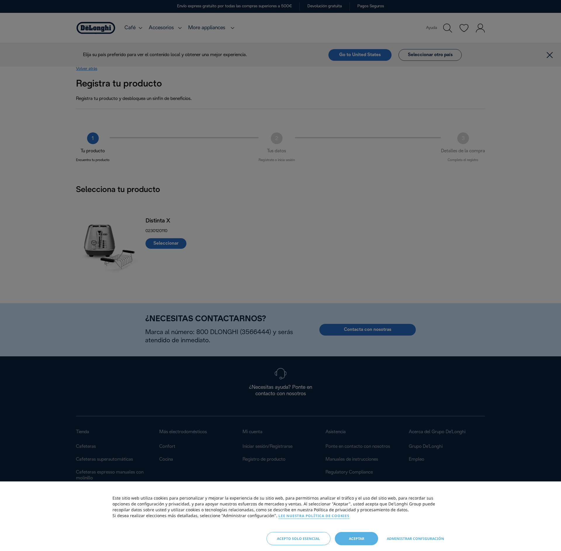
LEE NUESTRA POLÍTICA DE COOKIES (313, 515)
